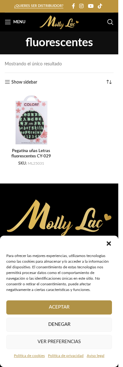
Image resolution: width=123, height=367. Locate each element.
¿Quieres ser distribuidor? (38, 6)
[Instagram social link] (81, 6)
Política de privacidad (66, 356)
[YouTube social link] (91, 6)
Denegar (59, 324)
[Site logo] (59, 22)
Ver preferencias (59, 341)
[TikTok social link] (100, 6)
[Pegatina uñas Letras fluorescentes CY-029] (31, 119)
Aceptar (59, 307)
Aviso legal (95, 356)
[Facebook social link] (73, 6)
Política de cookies (29, 356)
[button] (109, 243)
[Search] (110, 22)
